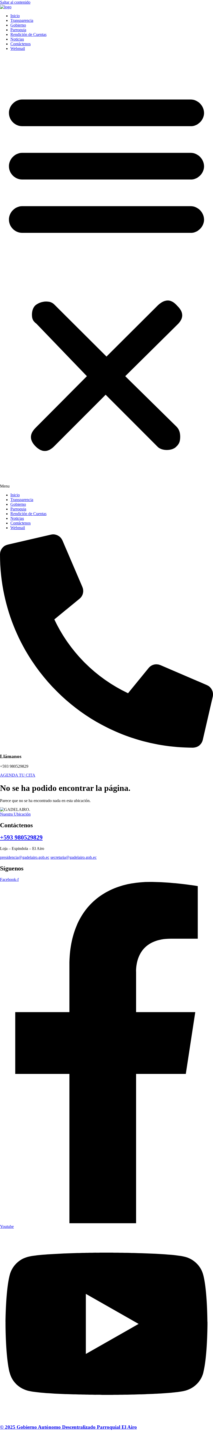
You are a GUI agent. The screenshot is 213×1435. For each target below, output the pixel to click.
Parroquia (18, 30)
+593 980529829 (21, 837)
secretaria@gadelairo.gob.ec (73, 857)
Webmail (17, 48)
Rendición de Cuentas (28, 34)
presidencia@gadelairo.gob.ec (24, 857)
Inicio (15, 16)
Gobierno (18, 25)
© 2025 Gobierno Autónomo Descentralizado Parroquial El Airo (68, 1427)
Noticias (17, 39)
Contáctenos (20, 44)
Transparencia (21, 20)
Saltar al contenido (15, 2)
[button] (106, 272)
